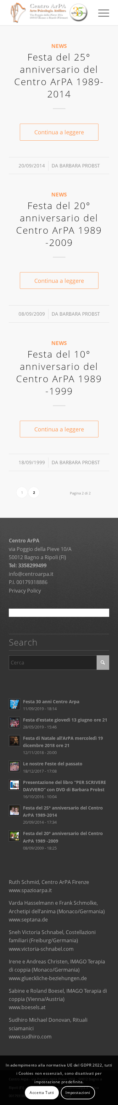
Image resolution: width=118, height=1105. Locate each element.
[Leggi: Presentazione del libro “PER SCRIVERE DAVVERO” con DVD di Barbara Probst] (14, 785)
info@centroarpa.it (31, 573)
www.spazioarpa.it (30, 890)
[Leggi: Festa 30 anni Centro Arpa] (14, 704)
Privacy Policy (25, 590)
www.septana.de (28, 919)
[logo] (49, 12)
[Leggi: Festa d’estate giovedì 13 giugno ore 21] (14, 722)
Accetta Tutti (42, 1092)
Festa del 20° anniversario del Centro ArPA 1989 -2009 (59, 224)
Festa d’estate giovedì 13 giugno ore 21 (65, 720)
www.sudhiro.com (30, 1036)
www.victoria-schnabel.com (41, 948)
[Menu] (100, 12)
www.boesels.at (27, 1007)
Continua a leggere (59, 132)
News (59, 46)
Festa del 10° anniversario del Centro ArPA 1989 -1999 (59, 372)
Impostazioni (77, 1092)
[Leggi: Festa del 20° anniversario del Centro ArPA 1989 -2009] (14, 836)
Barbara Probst (79, 165)
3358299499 (32, 565)
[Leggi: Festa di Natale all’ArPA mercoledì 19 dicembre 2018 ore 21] (14, 740)
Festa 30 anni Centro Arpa (51, 702)
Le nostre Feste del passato (52, 764)
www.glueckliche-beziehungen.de (48, 978)
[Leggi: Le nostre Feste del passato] (14, 766)
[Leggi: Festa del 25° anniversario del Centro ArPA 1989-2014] (14, 810)
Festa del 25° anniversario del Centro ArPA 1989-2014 (59, 75)
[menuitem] (100, 12)
